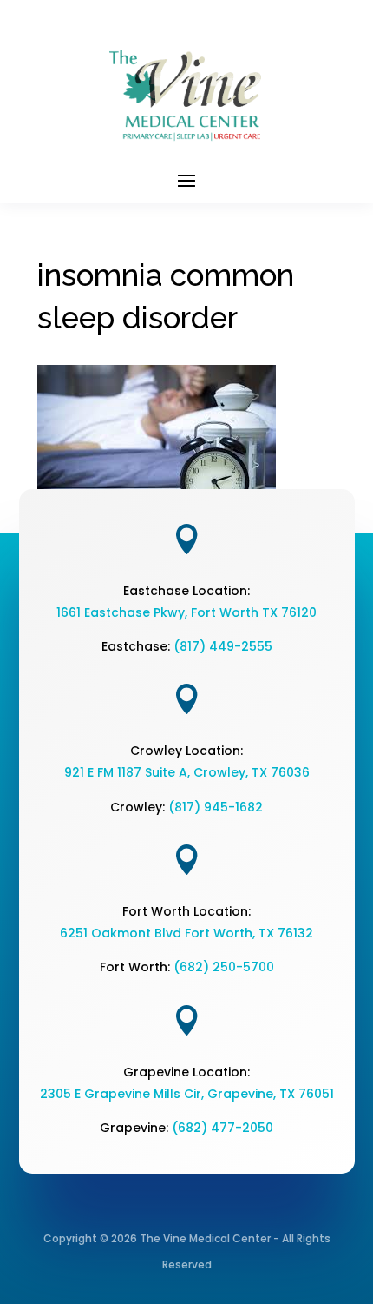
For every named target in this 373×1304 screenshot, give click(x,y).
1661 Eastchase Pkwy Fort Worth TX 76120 (186, 612)
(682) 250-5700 (223, 967)
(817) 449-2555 (222, 646)
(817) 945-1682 (215, 807)
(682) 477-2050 (222, 1127)
